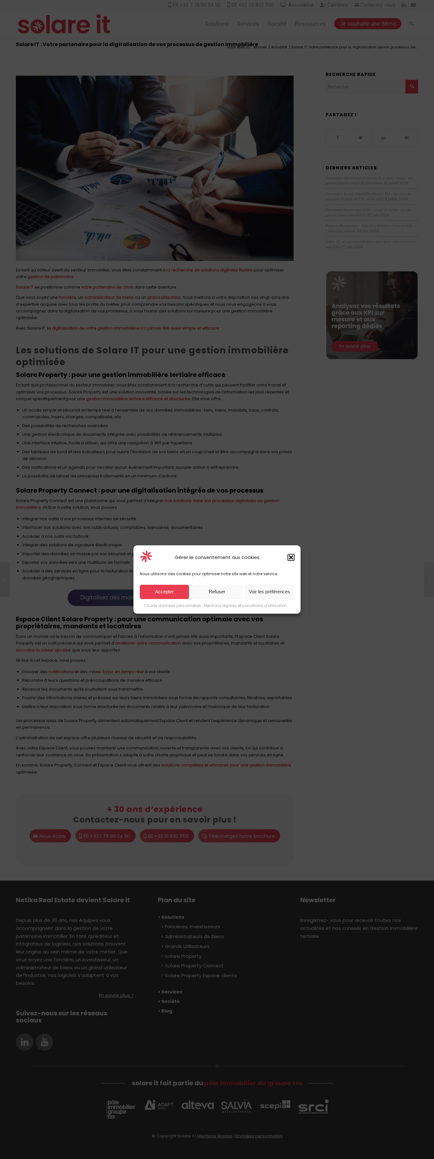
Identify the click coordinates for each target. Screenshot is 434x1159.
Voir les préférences (269, 592)
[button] (291, 557)
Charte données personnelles (172, 605)
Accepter (164, 592)
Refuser (217, 592)
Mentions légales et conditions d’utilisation (245, 605)
